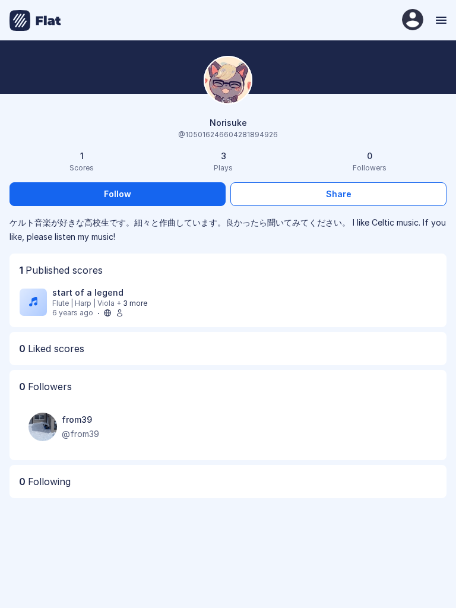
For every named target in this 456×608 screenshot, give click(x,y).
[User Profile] (412, 20)
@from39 (80, 434)
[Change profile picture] (228, 81)
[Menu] (439, 20)
